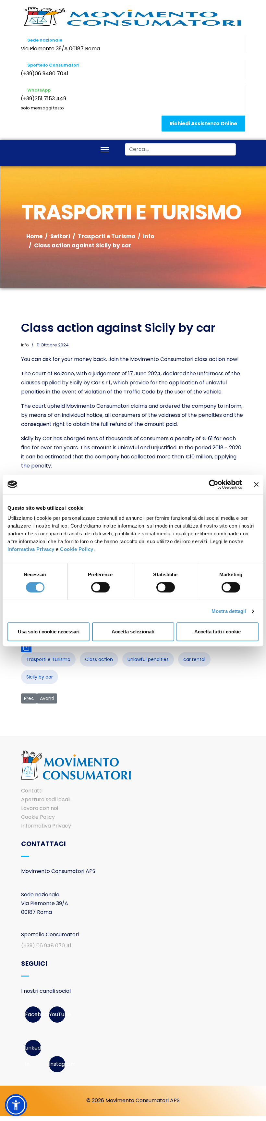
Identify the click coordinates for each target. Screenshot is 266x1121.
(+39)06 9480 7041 (44, 73)
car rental (194, 659)
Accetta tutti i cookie (217, 631)
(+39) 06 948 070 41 (46, 945)
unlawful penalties (148, 659)
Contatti (31, 790)
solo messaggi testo (42, 108)
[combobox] (180, 149)
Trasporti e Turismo (48, 659)
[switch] (100, 587)
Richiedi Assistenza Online (203, 123)
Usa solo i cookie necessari (48, 631)
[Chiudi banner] (256, 484)
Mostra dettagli (229, 611)
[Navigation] (105, 150)
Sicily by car (39, 677)
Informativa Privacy (30, 549)
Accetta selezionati (133, 631)
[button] (15, 1105)
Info (25, 345)
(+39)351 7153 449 (43, 98)
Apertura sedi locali (45, 799)
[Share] (133, 647)
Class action (99, 659)
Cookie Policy (76, 549)
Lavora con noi (39, 808)
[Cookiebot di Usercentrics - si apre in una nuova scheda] (213, 484)
